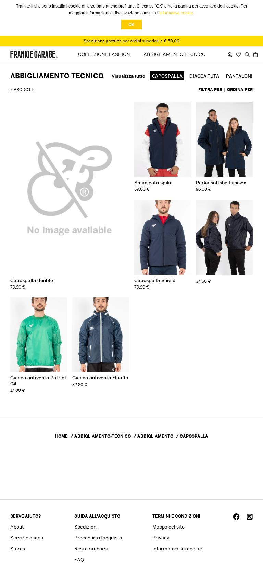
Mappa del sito (168, 527)
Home (61, 436)
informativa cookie (176, 13)
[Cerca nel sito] (247, 54)
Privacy (160, 537)
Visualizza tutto (128, 76)
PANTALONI (239, 76)
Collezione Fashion (104, 54)
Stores (17, 548)
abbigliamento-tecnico (102, 436)
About (17, 527)
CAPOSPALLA (167, 76)
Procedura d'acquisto (98, 537)
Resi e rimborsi (91, 548)
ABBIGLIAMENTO (155, 436)
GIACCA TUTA (204, 76)
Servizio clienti (26, 537)
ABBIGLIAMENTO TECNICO (174, 54)
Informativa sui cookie (177, 548)
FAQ (79, 559)
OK (131, 24)
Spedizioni (86, 527)
